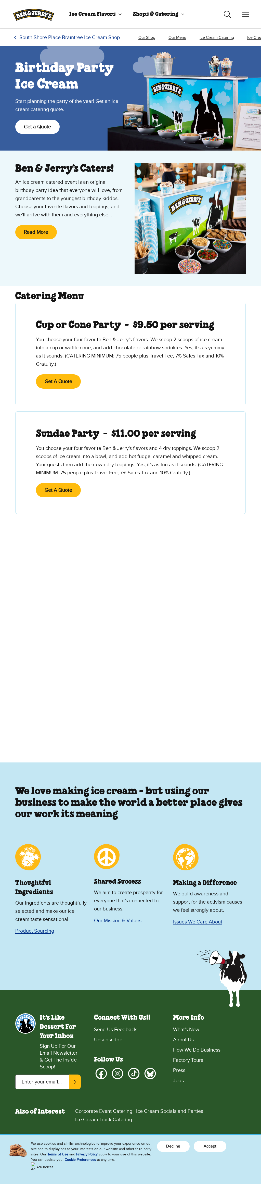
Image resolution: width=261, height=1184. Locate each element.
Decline (173, 1146)
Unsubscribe (108, 1040)
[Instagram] (117, 1073)
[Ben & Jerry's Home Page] (33, 14)
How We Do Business (196, 1050)
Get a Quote (37, 127)
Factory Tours (188, 1060)
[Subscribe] (75, 1082)
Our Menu (177, 37)
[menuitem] (93, 14)
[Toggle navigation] (246, 14)
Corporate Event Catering (103, 1111)
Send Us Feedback (115, 1030)
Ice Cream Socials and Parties (169, 1111)
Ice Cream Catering (217, 37)
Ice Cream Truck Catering (103, 1120)
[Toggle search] (227, 14)
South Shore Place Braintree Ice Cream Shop (69, 37)
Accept (210, 1146)
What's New (186, 1030)
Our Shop (146, 37)
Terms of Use (57, 1154)
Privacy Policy (87, 1154)
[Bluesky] (150, 1073)
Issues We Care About (197, 922)
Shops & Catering (155, 14)
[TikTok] (134, 1073)
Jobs (178, 1081)
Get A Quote (58, 381)
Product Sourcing (34, 931)
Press (179, 1070)
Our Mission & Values (117, 921)
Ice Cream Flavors (92, 14)
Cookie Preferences (80, 1159)
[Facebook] (101, 1073)
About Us (183, 1040)
